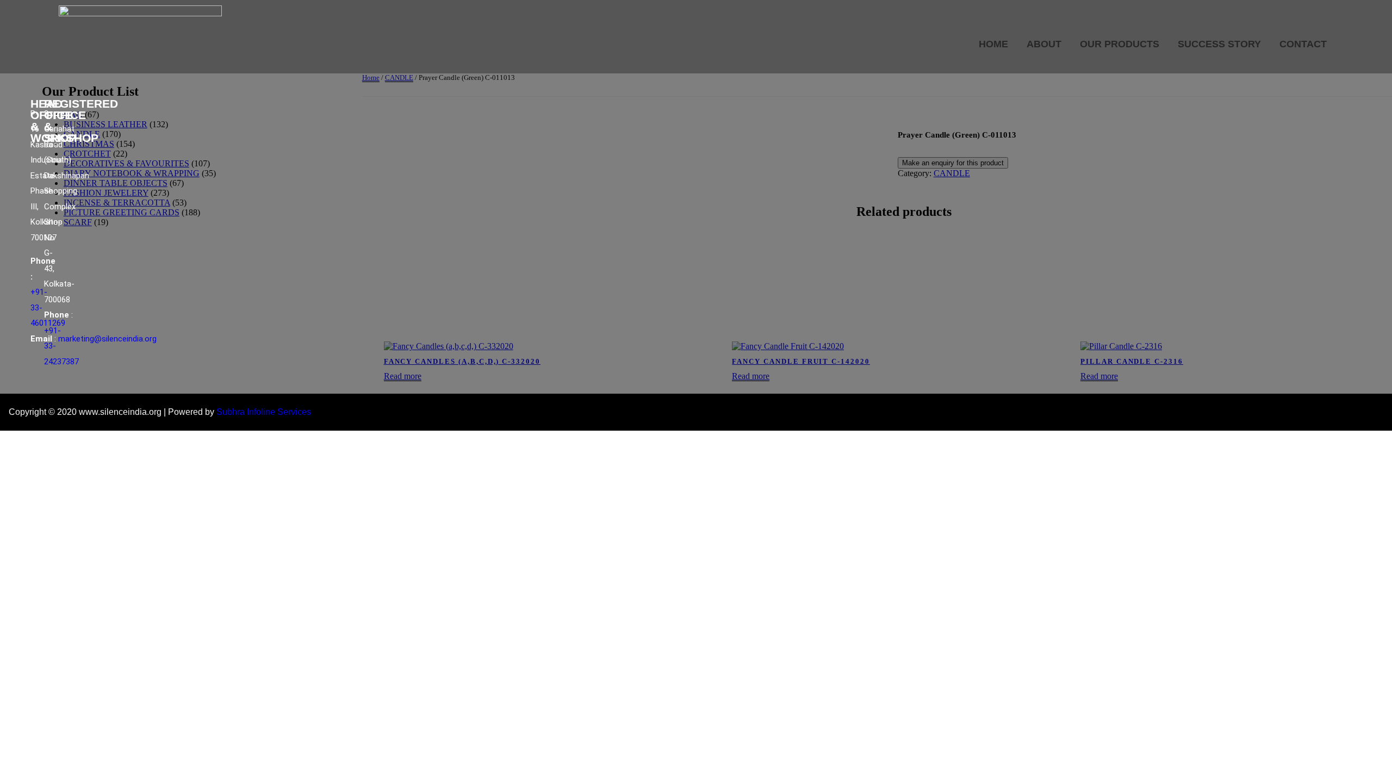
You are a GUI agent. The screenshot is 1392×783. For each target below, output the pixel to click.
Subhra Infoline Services (263, 412)
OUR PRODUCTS (1119, 44)
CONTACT (1303, 44)
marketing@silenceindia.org (107, 339)
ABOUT (1044, 44)
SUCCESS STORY (1219, 44)
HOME (993, 44)
